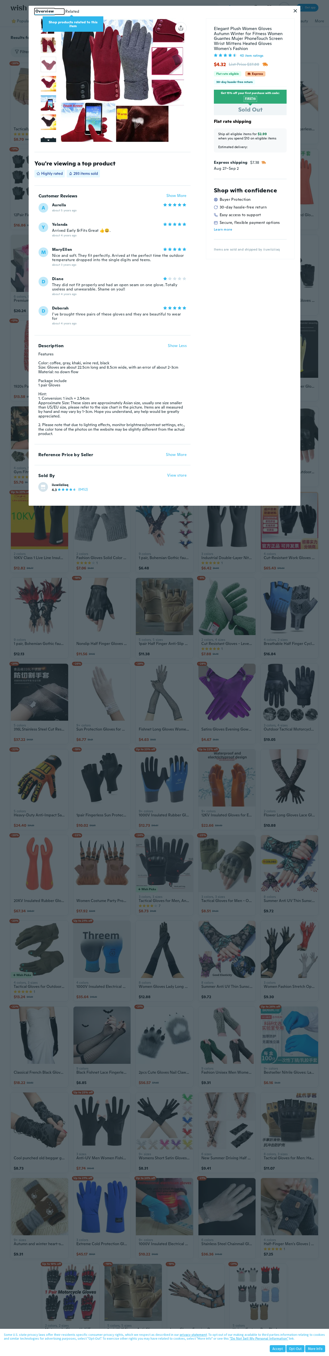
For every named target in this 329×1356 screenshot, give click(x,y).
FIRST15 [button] (250, 99)
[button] (295, 11)
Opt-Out (295, 1348)
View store (177, 475)
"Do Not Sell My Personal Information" (259, 1338)
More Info (315, 1348)
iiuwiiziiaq (60, 485)
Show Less (177, 346)
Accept (277, 1348)
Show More (176, 196)
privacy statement (193, 1334)
